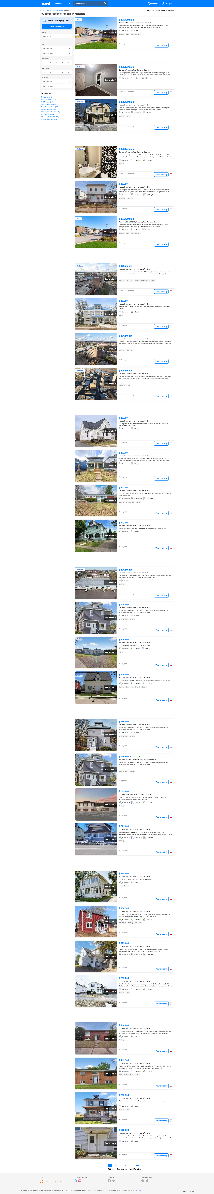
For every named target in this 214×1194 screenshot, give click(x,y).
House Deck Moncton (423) (50, 117)
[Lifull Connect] (50, 1182)
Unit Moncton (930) (47, 102)
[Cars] (79, 1181)
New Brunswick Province (54, 10)
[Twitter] (113, 1181)
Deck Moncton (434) (47, 114)
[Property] (75, 1181)
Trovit (42, 10)
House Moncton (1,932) (48, 99)
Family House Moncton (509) (50, 112)
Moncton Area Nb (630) (48, 104)
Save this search (57, 26)
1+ (51, 63)
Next (137, 1165)
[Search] (104, 3)
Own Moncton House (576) (49, 107)
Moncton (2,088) (46, 97)
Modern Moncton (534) (48, 109)
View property (161, 45)
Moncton (68, 10)
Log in (169, 3)
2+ (57, 63)
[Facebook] (109, 1181)
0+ (45, 63)
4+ (69, 63)
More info (138, 1190)
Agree (185, 1191)
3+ (63, 63)
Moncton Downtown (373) (49, 119)
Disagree (192, 1191)
